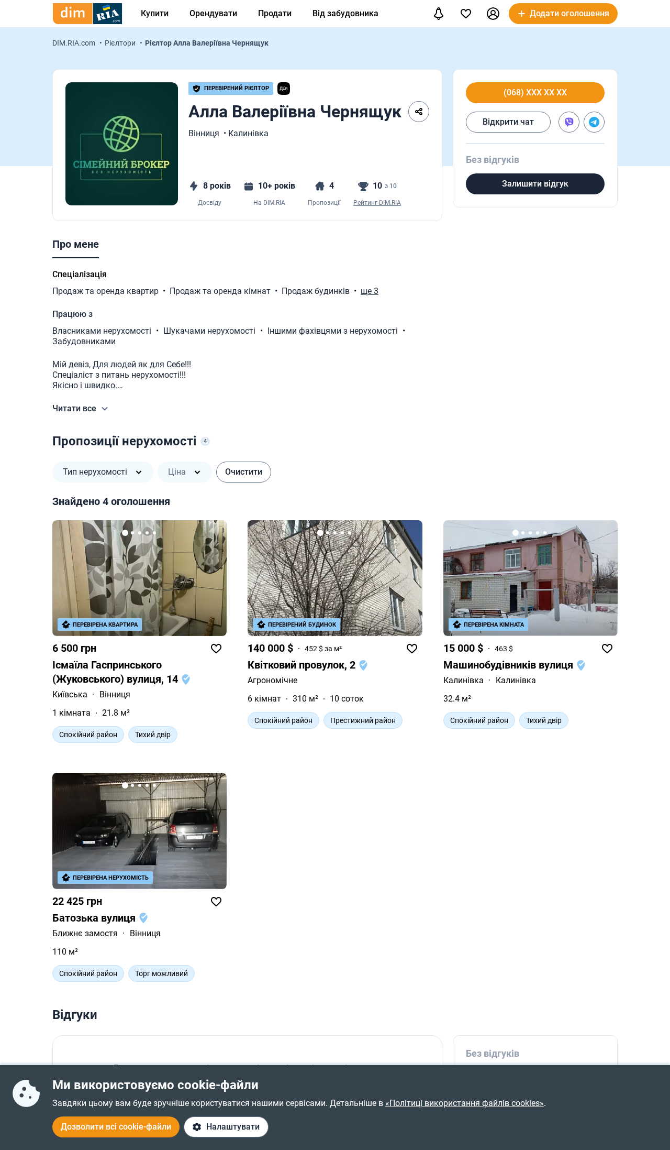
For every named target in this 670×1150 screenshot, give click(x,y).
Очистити (243, 472)
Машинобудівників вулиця (509, 665)
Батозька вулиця (95, 918)
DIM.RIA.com (74, 43)
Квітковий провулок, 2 (303, 665)
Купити (155, 13)
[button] (493, 13)
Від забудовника (345, 13)
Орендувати (213, 13)
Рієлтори (121, 43)
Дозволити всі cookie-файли (116, 1127)
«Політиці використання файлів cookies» (464, 1103)
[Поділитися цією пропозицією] (418, 111)
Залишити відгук (535, 184)
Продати (275, 13)
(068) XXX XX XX (535, 93)
